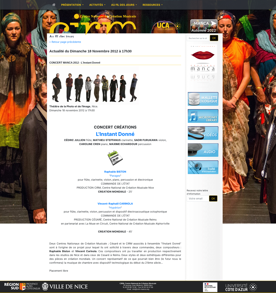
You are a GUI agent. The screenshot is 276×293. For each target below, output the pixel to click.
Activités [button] (96, 4)
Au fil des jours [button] (123, 4)
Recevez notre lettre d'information (197, 147)
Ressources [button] (152, 4)
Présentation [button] (71, 4)
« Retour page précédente (65, 41)
